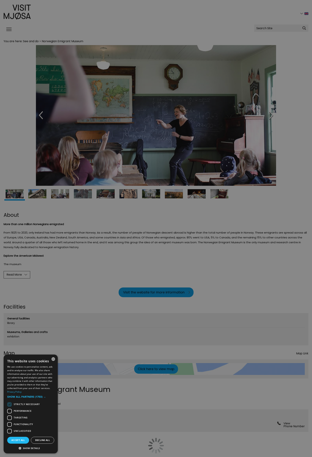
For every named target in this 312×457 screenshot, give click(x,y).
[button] (30, 397)
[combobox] (53, 359)
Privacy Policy (14, 391)
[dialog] (31, 404)
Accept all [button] (18, 440)
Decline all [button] (42, 440)
